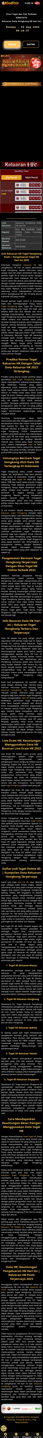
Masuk (12, 44)
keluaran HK (29, 265)
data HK (32, 444)
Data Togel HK (29, 1136)
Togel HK (21, 479)
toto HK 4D (23, 882)
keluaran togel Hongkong (14, 513)
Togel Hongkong (9, 306)
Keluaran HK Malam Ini (12, 1227)
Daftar (31, 44)
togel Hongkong (13, 785)
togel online (36, 821)
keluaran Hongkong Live (14, 690)
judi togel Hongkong (23, 379)
